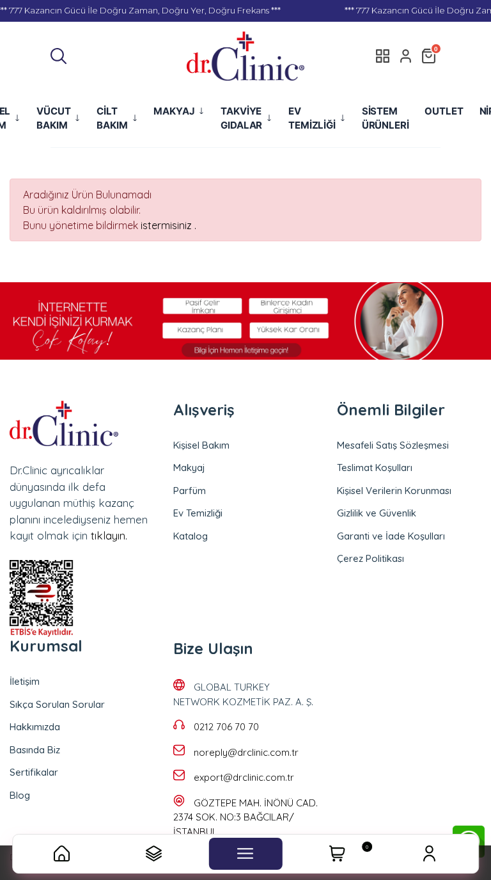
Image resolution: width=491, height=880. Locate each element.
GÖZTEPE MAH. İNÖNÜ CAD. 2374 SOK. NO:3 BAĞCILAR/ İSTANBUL (245, 817)
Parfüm (189, 490)
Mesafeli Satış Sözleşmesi (393, 445)
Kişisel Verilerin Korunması (394, 490)
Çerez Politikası (370, 558)
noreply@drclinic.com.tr (246, 752)
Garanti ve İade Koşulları (391, 536)
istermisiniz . (168, 225)
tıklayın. (109, 535)
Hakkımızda (35, 727)
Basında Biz (35, 750)
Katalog (190, 536)
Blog (20, 795)
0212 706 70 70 (226, 727)
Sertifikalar (34, 772)
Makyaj (189, 467)
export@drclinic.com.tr (244, 777)
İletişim (25, 681)
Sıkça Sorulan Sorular (57, 704)
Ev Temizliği (197, 513)
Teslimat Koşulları (374, 467)
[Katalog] (382, 55)
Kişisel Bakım (201, 445)
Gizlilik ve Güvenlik (376, 513)
